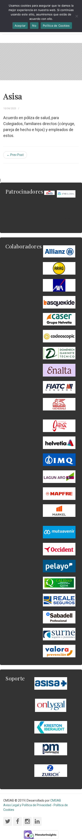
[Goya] (59, 425)
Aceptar (20, 25)
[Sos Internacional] (66, 193)
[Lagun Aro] (59, 476)
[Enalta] (59, 370)
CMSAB (55, 800)
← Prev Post (15, 155)
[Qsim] (59, 583)
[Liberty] (59, 493)
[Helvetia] (59, 442)
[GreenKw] (59, 302)
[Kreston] (50, 727)
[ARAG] (59, 268)
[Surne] (59, 617)
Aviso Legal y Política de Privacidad (27, 805)
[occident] (59, 549)
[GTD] (59, 353)
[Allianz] (59, 251)
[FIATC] (59, 387)
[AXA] (59, 285)
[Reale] (59, 600)
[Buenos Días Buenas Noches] (59, 319)
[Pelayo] (59, 566)
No (34, 25)
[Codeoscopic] (59, 336)
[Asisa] (50, 683)
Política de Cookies (56, 25)
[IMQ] (59, 459)
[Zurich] (50, 770)
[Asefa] (49, 192)
